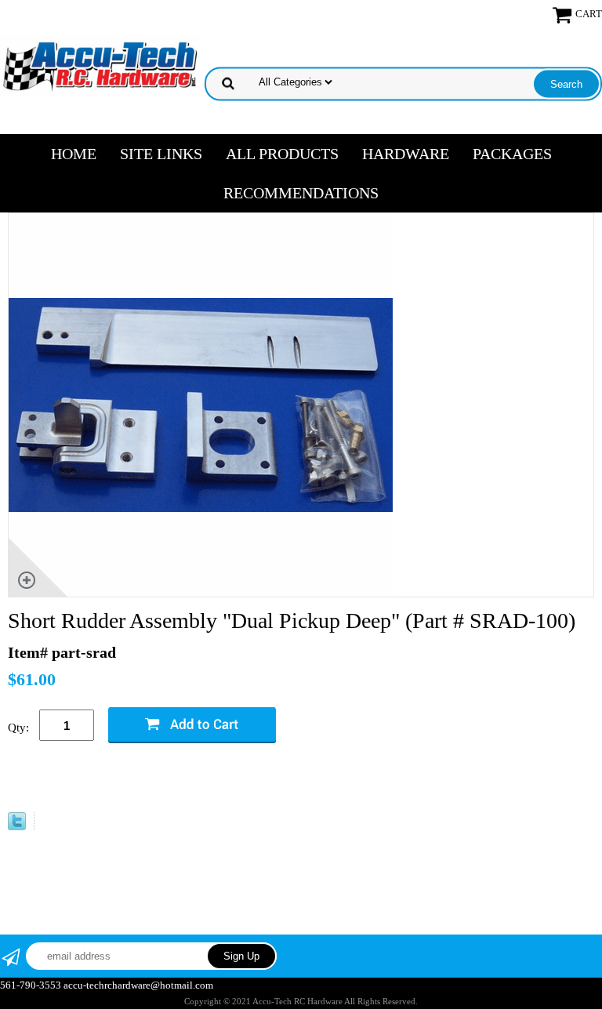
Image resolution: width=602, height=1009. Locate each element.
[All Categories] (405, 80)
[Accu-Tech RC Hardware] (100, 64)
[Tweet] (17, 824)
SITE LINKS (161, 153)
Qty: (18, 727)
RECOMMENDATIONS (301, 192)
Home (73, 153)
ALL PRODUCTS (282, 153)
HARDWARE (405, 153)
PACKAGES (512, 153)
